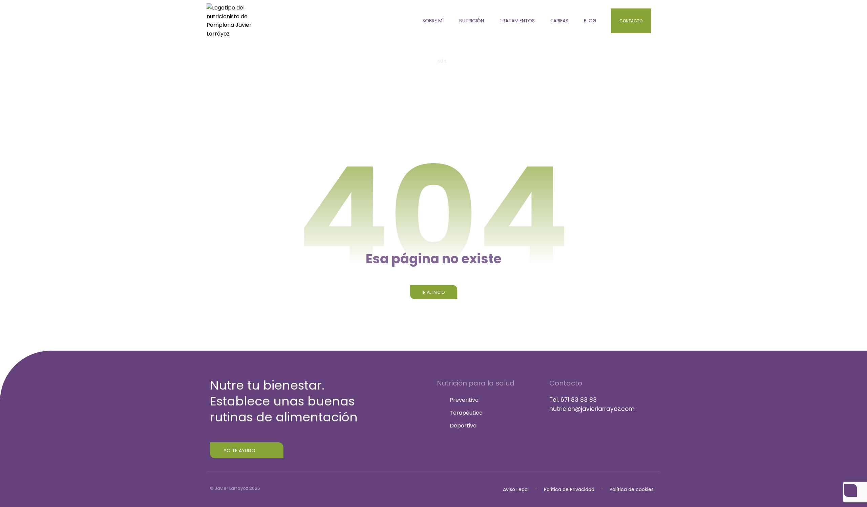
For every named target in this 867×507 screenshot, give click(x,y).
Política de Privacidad (570, 489)
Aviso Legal (516, 489)
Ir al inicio (433, 292)
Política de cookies (632, 489)
